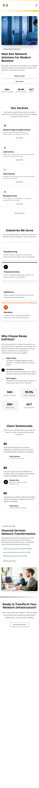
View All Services (20, 213)
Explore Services (19, 76)
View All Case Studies (9, 561)
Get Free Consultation (19, 624)
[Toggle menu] (36, 5)
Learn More (19, 138)
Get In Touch (19, 81)
